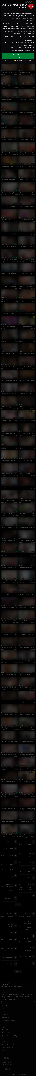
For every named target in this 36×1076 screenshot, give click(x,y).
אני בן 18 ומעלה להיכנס (18, 56)
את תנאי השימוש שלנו (9, 60)
